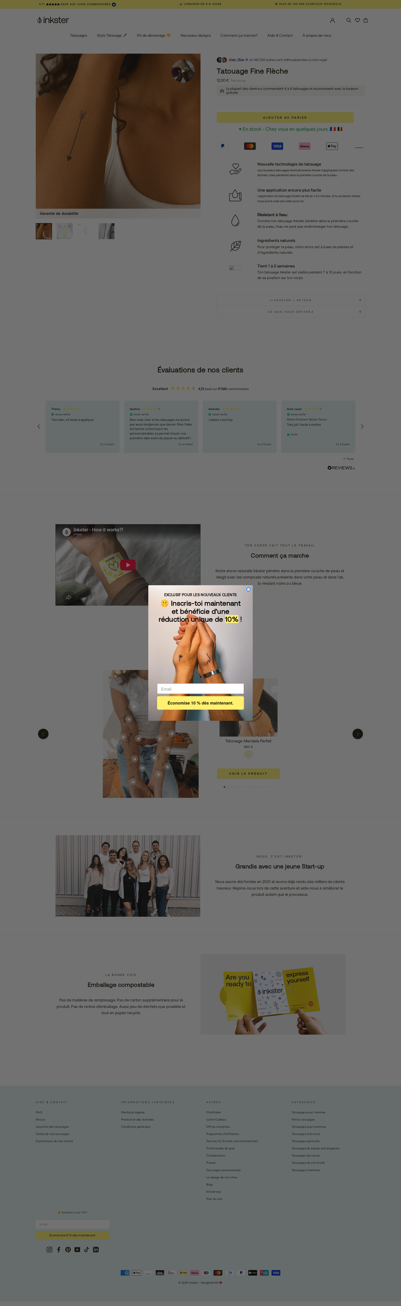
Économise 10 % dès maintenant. (200, 703)
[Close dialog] (248, 589)
